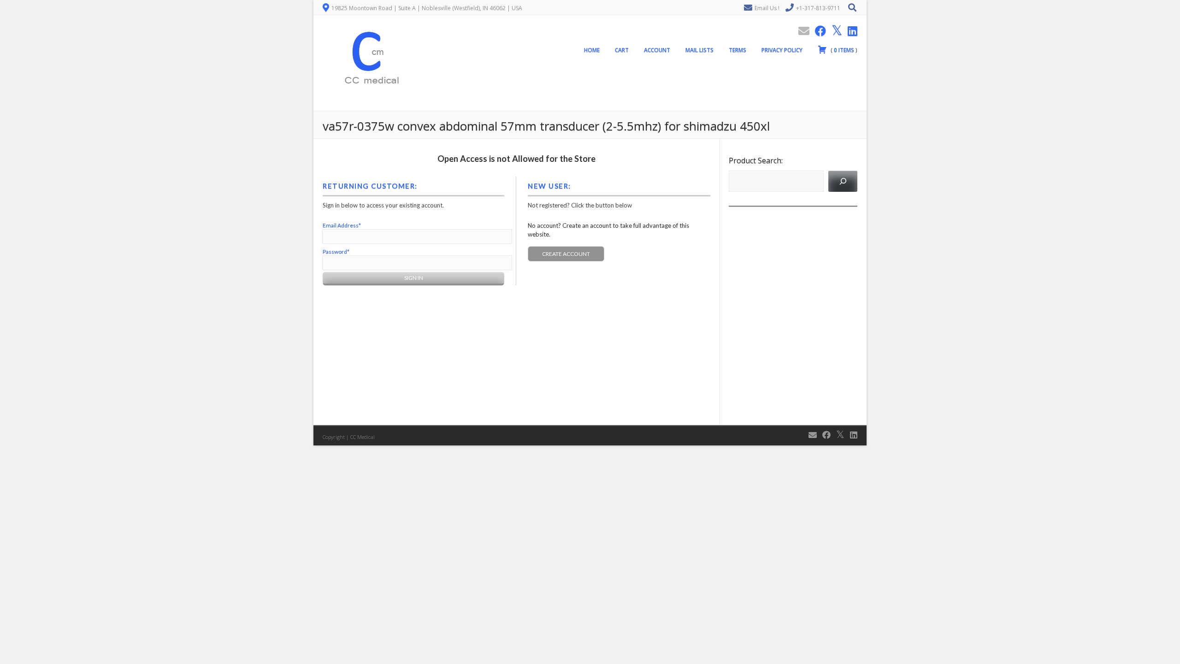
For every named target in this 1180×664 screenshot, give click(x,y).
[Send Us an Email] (801, 30)
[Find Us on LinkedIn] (849, 30)
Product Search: (756, 160)
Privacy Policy (781, 50)
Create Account (566, 253)
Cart (622, 50)
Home (592, 50)
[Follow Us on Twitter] (834, 30)
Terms (737, 50)
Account (657, 50)
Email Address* (342, 225)
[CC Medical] (369, 105)
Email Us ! (767, 8)
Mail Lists (699, 50)
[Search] (842, 181)
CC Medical (362, 436)
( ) (843, 50)
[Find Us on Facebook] (817, 30)
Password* (336, 251)
